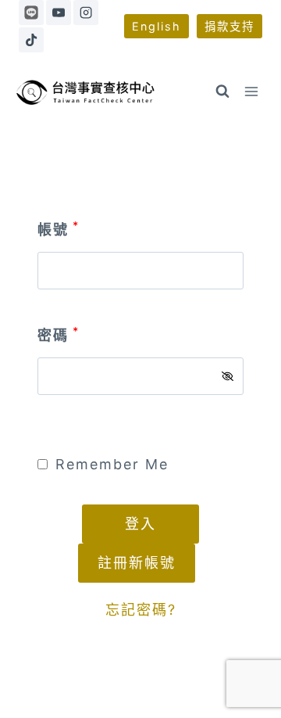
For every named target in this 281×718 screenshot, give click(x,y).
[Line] (31, 12)
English (156, 26)
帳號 (58, 229)
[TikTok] (31, 39)
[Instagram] (85, 12)
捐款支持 (229, 26)
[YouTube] (58, 12)
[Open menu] (251, 92)
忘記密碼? (140, 609)
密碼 (58, 335)
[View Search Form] (222, 91)
